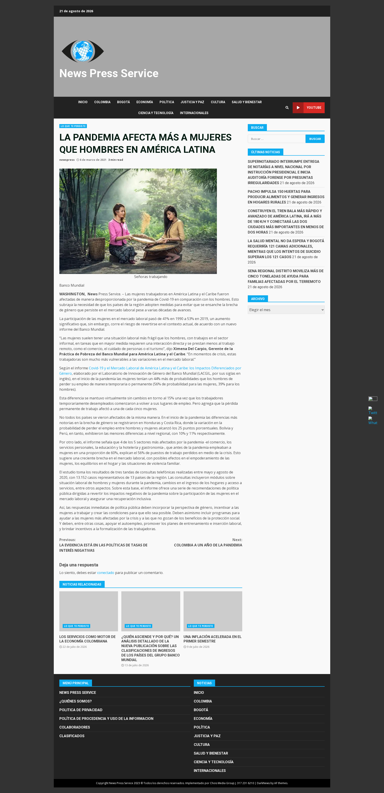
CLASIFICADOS (71, 736)
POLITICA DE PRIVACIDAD (80, 710)
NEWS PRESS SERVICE (77, 692)
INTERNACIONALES (194, 113)
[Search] (287, 107)
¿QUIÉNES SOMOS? (75, 701)
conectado (105, 572)
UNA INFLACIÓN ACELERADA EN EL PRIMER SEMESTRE (213, 611)
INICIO (83, 102)
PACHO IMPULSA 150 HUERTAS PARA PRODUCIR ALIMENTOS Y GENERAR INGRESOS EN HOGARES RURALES (286, 196)
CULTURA (218, 102)
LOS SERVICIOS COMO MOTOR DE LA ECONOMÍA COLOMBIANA (88, 611)
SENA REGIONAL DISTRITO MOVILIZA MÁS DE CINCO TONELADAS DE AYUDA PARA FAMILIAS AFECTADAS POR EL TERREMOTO (286, 276)
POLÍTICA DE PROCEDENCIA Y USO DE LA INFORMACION (106, 719)
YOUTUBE (314, 107)
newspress (67, 160)
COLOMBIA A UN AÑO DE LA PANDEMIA (208, 542)
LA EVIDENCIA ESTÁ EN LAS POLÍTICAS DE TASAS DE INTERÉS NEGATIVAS (103, 545)
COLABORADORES (74, 727)
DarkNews (263, 783)
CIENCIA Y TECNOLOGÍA (155, 113)
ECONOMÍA (144, 102)
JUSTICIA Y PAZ (192, 102)
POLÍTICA (167, 102)
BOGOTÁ (123, 102)
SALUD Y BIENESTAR (247, 102)
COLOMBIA (102, 102)
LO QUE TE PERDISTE (73, 126)
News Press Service (108, 73)
